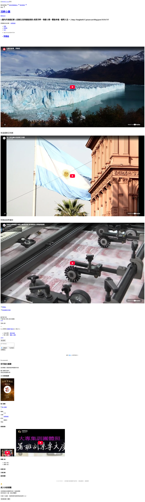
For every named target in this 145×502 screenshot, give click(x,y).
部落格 (5, 28)
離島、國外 (13, 335)
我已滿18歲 (3, 499)
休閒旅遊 (13, 23)
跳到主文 (3, 15)
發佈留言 (3, 349)
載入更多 (3, 340)
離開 (9, 499)
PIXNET (61, 481)
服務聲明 (87, 481)
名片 (5, 30)
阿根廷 (6, 36)
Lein (2, 320)
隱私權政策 (81, 481)
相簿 (5, 26)
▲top (2, 337)
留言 (12, 329)
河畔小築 (5, 11)
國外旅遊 (12, 333)
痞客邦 (9, 329)
